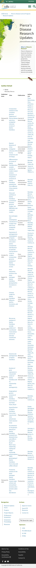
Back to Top (5, 549)
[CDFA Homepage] (5, 6)
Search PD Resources (25, 509)
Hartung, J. (31, 428)
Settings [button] (32, 1)
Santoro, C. (31, 479)
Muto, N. (30, 260)
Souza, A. (30, 166)
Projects (6, 510)
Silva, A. (30, 136)
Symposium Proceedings (7, 521)
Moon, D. (30, 109)
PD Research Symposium (7, 516)
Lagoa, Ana (31, 230)
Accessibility (22, 552)
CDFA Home (4, 13)
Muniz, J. (30, 196)
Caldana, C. (31, 287)
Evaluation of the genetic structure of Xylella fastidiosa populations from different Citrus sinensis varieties (13, 182)
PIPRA (24, 536)
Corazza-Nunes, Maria (30, 152)
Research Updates (8, 15)
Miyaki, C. (30, 106)
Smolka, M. (31, 473)
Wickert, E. (31, 459)
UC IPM (24, 533)
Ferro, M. (30, 111)
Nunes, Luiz (31, 258)
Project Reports (8, 513)
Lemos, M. (30, 123)
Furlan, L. (30, 108)
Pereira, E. (30, 233)
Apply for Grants (26, 505)
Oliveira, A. (31, 418)
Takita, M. (30, 134)
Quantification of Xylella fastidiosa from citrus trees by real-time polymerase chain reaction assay (13, 415)
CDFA (23, 528)
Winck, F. (30, 477)
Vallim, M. (30, 420)
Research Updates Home (9, 506)
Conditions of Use (23, 549)
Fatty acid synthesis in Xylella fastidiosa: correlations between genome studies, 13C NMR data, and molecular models (13, 202)
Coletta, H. (31, 168)
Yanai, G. (30, 262)
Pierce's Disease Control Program (20, 13)
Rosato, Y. (30, 314)
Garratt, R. (31, 198)
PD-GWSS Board (26, 531)
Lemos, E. (30, 132)
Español (20, 555)
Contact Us (25, 513)
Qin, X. (29, 436)
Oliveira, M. (31, 117)
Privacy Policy (6, 552)
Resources (7, 524)
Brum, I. (31, 485)
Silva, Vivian (31, 330)
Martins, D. (31, 475)
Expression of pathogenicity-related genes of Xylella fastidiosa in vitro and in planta (13, 237)
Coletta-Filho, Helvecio (30, 337)
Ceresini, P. (31, 457)
